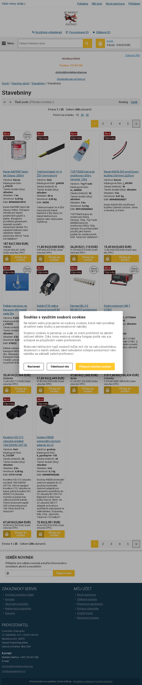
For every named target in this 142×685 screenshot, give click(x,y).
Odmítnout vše (60, 366)
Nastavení (34, 366)
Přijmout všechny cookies (95, 366)
